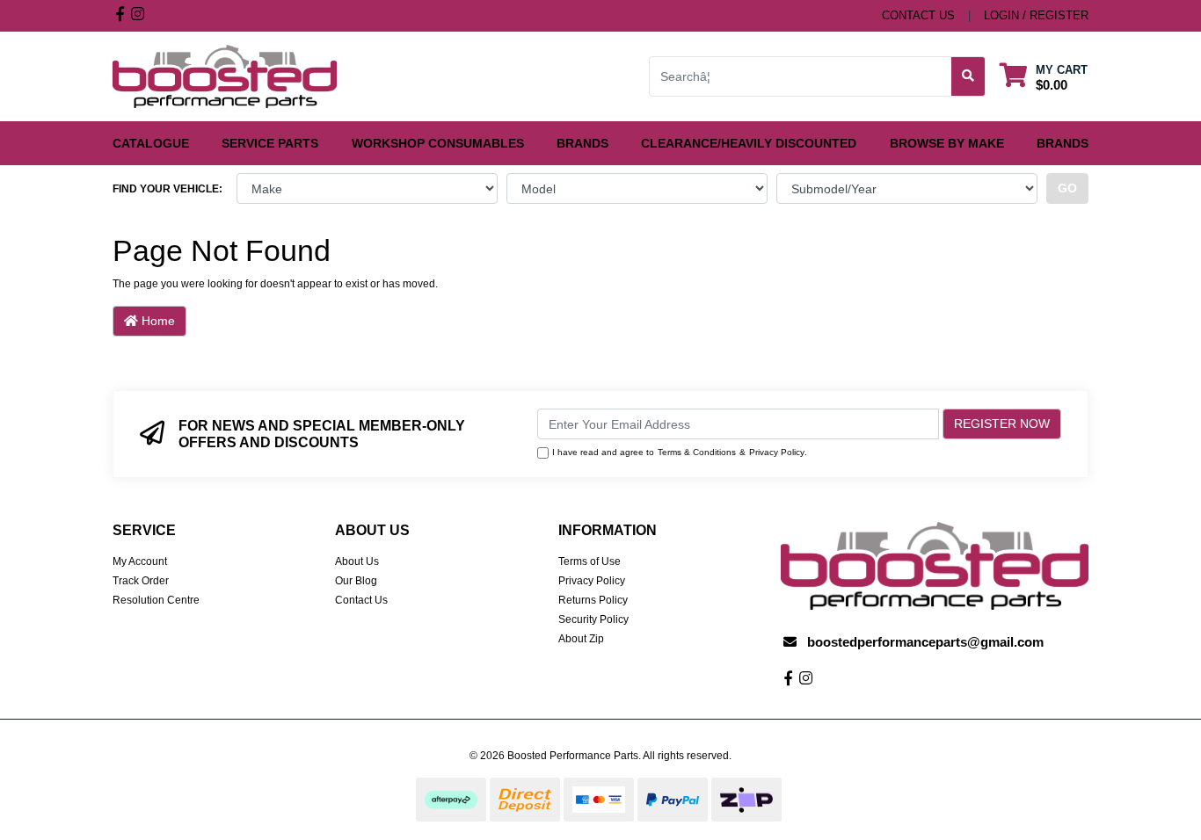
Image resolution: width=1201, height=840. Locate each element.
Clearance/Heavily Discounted (748, 143)
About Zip (581, 639)
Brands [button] (582, 143)
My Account (140, 561)
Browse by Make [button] (947, 143)
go (1067, 188)
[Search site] (968, 76)
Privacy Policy (776, 452)
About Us (357, 561)
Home (156, 321)
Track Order (141, 581)
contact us (918, 15)
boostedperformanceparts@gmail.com (925, 641)
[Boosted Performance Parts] (225, 75)
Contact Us (361, 600)
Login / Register (1036, 15)
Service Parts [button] (270, 143)
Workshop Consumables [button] (438, 143)
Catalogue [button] (151, 143)
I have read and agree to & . (679, 452)
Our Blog (356, 581)
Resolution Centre (156, 600)
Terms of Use (589, 561)
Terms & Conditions (697, 452)
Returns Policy (593, 600)
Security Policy (593, 619)
